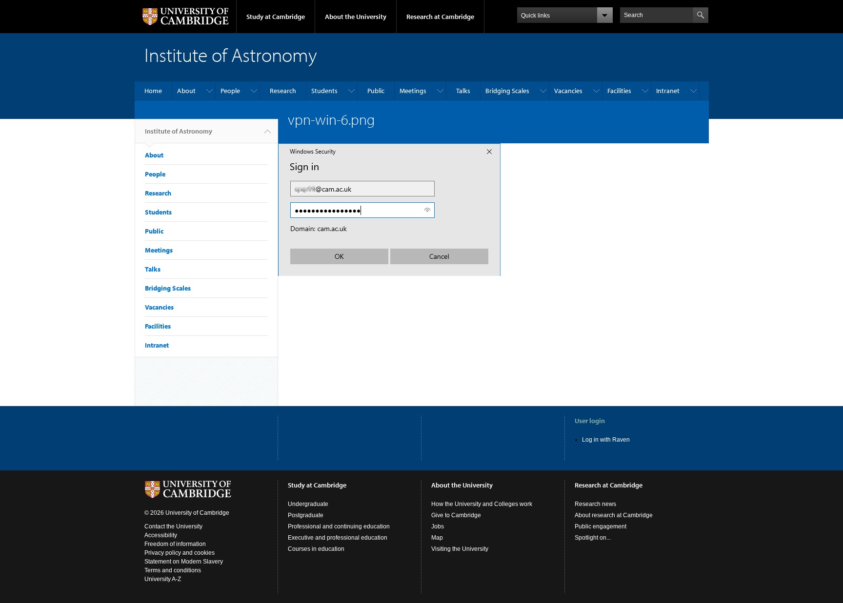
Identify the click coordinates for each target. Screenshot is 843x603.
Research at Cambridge (440, 16)
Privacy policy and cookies (179, 552)
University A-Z (162, 579)
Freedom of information (175, 544)
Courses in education (316, 548)
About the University (355, 16)
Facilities (619, 90)
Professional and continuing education (339, 526)
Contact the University (173, 526)
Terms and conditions (172, 570)
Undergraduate (308, 504)
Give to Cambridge (456, 515)
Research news (595, 504)
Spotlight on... (593, 537)
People (230, 90)
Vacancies (568, 90)
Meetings (413, 90)
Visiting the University (459, 548)
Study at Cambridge (275, 16)
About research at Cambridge (614, 515)
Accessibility (160, 535)
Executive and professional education (337, 537)
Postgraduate (305, 515)
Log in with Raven (606, 439)
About (186, 90)
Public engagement (600, 526)
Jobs (437, 526)
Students (324, 90)
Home (153, 90)
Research (283, 90)
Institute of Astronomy (178, 131)
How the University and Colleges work (481, 504)
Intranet (668, 90)
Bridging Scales (507, 90)
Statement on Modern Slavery (183, 561)
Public (375, 90)
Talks (463, 90)
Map (437, 537)
